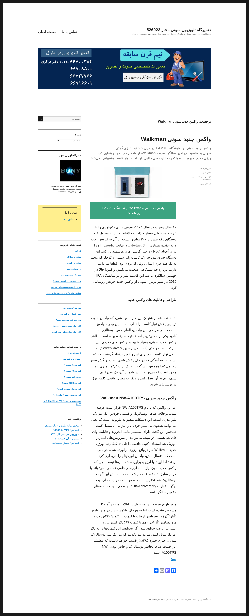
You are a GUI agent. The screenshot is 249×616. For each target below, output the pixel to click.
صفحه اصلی (47, 32)
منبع (173, 558)
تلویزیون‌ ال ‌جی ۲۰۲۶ (67, 438)
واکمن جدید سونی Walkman (176, 139)
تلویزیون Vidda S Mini (66, 429)
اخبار (209, 173)
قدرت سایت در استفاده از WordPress (163, 599)
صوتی (203, 173)
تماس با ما (69, 32)
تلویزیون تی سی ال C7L (65, 434)
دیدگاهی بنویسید (204, 184)
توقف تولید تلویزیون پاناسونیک (62, 425)
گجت (209, 177)
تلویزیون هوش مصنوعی (65, 442)
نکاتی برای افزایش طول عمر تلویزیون (66, 332)
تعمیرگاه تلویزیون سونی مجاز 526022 (179, 29)
